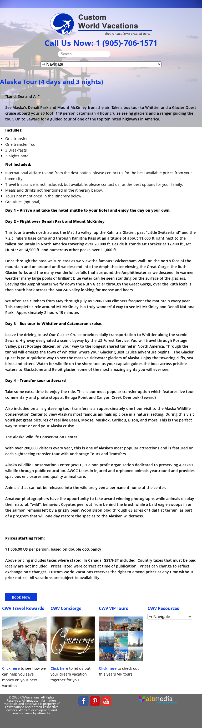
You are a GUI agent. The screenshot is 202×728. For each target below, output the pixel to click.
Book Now (21, 597)
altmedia (43, 713)
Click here (11, 668)
